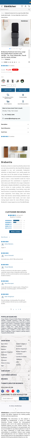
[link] (3, 82)
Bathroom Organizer (7, 352)
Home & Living (5, 363)
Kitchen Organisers (21, 348)
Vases (13, 331)
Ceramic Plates (21, 329)
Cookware (4, 354)
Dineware (4, 360)
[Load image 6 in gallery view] (17, 48)
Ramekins (8, 325)
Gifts (17, 362)
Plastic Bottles (21, 328)
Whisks (23, 325)
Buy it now (22, 90)
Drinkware (4, 357)
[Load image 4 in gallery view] (14, 48)
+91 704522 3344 (9, 114)
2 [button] (13, 309)
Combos (18, 364)
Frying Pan (4, 333)
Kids (2, 365)
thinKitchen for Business (12, 383)
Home (2, 13)
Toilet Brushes (19, 326)
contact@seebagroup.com (12, 118)
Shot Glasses (9, 323)
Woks (8, 333)
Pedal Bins (8, 331)
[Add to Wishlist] (29, 54)
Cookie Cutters (17, 325)
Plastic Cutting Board (23, 319)
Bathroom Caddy (12, 328)
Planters (18, 331)
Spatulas (3, 320)
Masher (7, 319)
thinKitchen (18, 406)
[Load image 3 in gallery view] (13, 48)
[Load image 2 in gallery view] (11, 48)
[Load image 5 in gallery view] (16, 48)
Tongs (2, 319)
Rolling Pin (10, 326)
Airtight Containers (12, 320)
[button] (2, 6)
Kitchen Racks (25, 331)
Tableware (19, 359)
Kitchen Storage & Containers (21, 352)
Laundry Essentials (21, 356)
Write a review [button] (15, 231)
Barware (3, 349)
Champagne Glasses (19, 323)
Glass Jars (22, 320)
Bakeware (4, 346)
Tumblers (12, 329)
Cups (7, 329)
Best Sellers (4, 343)
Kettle (12, 333)
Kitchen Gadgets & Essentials (21, 345)
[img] (4, 241)
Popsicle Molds (13, 319)
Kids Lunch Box (11, 322)
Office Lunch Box (20, 322)
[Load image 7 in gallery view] (19, 48)
